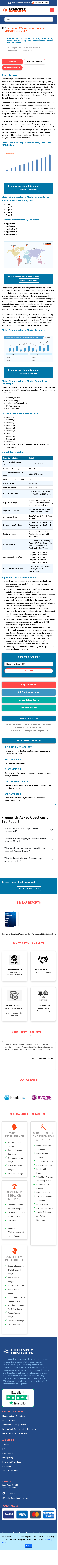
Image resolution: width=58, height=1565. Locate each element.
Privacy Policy (7, 1458)
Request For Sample (28, 190)
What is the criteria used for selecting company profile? (23, 859)
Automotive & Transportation (14, 1425)
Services (5, 1445)
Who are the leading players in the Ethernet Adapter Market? (25, 839)
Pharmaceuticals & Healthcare (14, 1416)
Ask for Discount (29, 708)
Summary (12, 61)
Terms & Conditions (10, 1470)
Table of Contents (34, 61)
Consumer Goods (9, 1420)
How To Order (8, 1453)
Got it (28, 1546)
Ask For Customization (28, 692)
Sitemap (5, 1475)
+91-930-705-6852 (41, 3)
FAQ (4, 1449)
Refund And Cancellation (12, 1462)
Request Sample (28, 685)
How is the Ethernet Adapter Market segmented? (22, 829)
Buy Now (29, 671)
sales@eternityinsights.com (21, 3)
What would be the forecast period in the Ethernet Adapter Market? (24, 849)
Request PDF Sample (12, 67)
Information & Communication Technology (19, 1429)
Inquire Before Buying (29, 700)
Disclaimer (6, 1466)
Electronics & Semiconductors (14, 1433)
